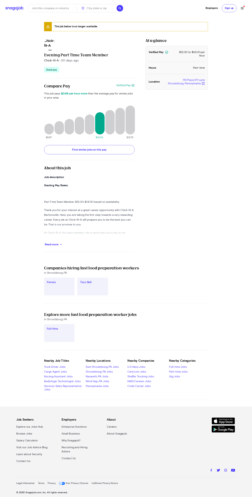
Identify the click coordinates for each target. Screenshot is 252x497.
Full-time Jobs (178, 366)
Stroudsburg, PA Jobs (99, 371)
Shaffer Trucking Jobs (140, 376)
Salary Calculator (27, 440)
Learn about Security (29, 454)
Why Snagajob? (71, 440)
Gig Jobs (174, 376)
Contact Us (23, 461)
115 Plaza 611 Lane (186, 82)
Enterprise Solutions (74, 426)
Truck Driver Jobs (54, 366)
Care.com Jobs (136, 371)
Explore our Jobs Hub (29, 426)
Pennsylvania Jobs (97, 386)
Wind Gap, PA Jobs (97, 381)
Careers (112, 426)
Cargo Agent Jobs (55, 371)
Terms (41, 483)
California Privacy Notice (105, 483)
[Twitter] (218, 470)
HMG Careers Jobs (139, 381)
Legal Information (25, 483)
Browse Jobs (24, 433)
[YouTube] (233, 470)
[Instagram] (225, 470)
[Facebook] (211, 470)
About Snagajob (117, 433)
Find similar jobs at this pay (89, 149)
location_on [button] (83, 8)
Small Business (71, 433)
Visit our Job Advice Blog (31, 447)
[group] (51, 69)
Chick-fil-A (51, 60)
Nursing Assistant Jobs (58, 376)
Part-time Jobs (178, 371)
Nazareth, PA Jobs (97, 376)
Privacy (52, 483)
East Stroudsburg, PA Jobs (102, 366)
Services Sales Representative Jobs (62, 388)
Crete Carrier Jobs (139, 386)
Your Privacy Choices (77, 483)
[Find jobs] (120, 8)
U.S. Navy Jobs (136, 366)
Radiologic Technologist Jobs (62, 381)
